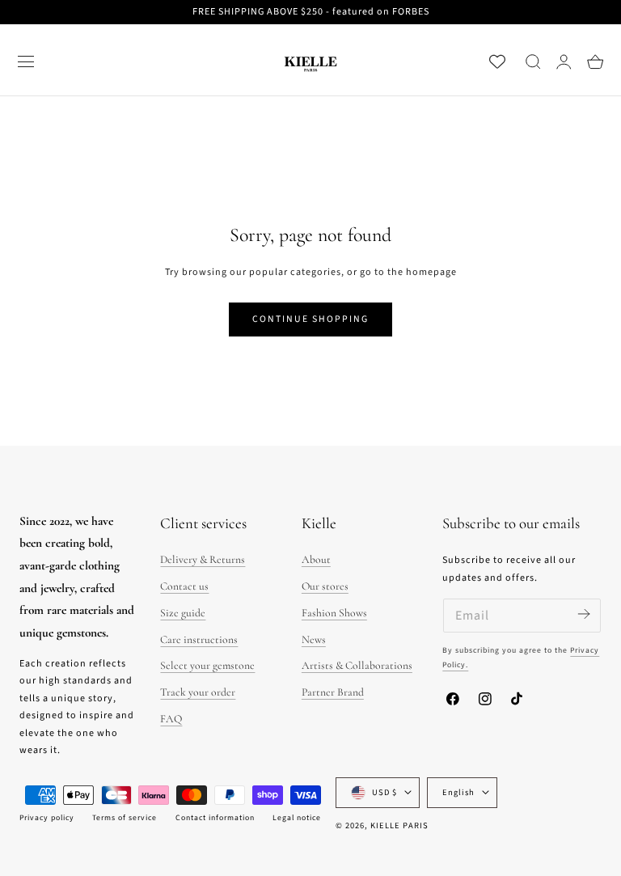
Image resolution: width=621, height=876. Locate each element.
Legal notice (296, 817)
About (316, 559)
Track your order (197, 692)
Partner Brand (333, 692)
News (314, 639)
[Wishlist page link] (497, 61)
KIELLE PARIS (399, 825)
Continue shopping (310, 319)
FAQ (171, 719)
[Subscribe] (583, 614)
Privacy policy (46, 817)
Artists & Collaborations (357, 665)
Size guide (182, 613)
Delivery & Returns (202, 559)
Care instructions (199, 639)
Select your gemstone (207, 665)
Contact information (215, 817)
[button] (26, 61)
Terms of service (124, 817)
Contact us (184, 586)
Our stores (325, 586)
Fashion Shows (334, 613)
